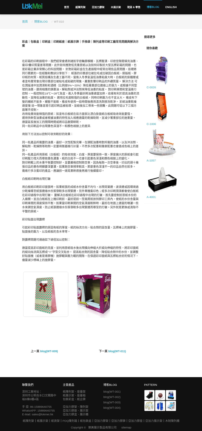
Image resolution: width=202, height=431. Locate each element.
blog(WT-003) (112, 402)
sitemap (126, 427)
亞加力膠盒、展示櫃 (75, 414)
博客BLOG (153, 7)
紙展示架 (42, 420)
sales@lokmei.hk (42, 414)
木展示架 (116, 7)
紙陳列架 (80, 7)
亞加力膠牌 (118, 420)
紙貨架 (55, 420)
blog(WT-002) (112, 397)
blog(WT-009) (49, 351)
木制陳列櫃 (172, 420)
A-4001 (151, 197)
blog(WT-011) (117, 351)
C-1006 (151, 124)
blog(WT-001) (112, 391)
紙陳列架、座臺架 (74, 391)
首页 (66, 7)
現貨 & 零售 (133, 7)
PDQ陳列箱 (69, 420)
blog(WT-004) (112, 407)
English (171, 7)
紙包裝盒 (85, 420)
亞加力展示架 (153, 420)
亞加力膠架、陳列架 (75, 406)
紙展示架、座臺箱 (74, 395)
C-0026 (151, 87)
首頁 (25, 21)
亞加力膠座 (135, 420)
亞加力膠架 (98, 7)
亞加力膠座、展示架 (75, 410)
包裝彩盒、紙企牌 (74, 399)
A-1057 (151, 160)
